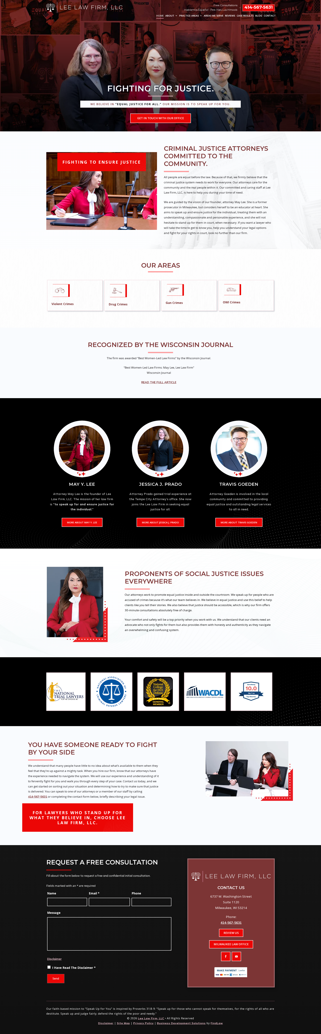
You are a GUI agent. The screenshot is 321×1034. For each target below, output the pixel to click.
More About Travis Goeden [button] (239, 522)
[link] (84, 7)
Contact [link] (270, 15)
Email (94, 893)
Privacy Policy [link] (143, 1023)
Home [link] (160, 15)
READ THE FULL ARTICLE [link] (158, 382)
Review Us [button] (231, 933)
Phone (136, 893)
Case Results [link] (245, 15)
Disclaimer (54, 959)
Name (51, 893)
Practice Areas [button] (189, 15)
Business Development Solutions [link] (181, 1023)
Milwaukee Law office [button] (231, 944)
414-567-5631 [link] (258, 7)
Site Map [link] (123, 1023)
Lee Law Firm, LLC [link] (151, 1018)
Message (54, 913)
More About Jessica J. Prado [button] (160, 522)
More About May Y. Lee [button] (82, 522)
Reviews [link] (230, 15)
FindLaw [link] (217, 1023)
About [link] (169, 15)
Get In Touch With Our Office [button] (160, 118)
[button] (225, 956)
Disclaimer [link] (106, 1023)
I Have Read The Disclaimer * (74, 968)
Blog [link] (258, 15)
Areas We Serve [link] (213, 15)
